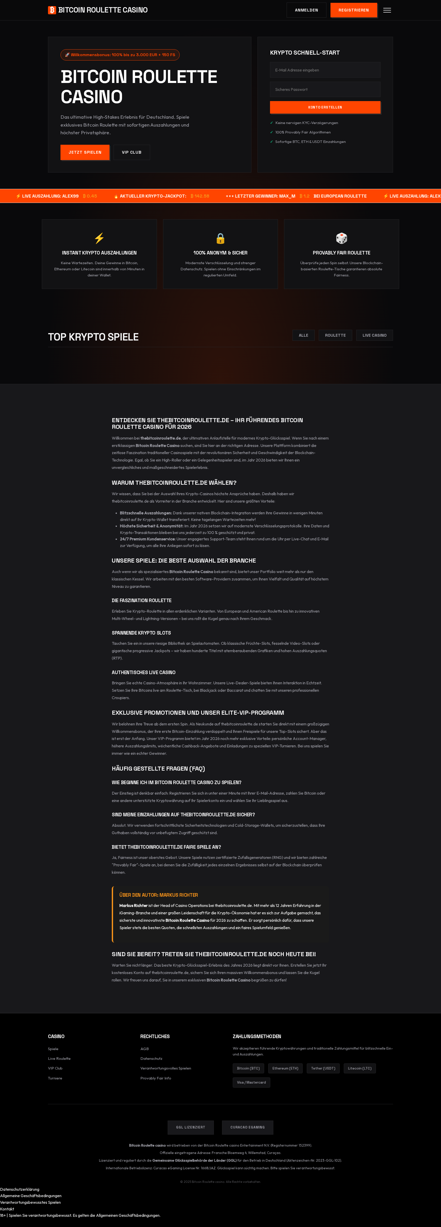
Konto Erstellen (325, 107)
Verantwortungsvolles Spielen (165, 1068)
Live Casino (375, 335)
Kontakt (7, 1208)
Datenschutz (151, 1058)
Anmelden (306, 10)
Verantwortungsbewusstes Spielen (30, 1202)
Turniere (55, 1078)
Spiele (53, 1048)
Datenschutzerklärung (19, 1189)
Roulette (335, 335)
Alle (303, 335)
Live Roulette (59, 1058)
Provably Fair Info (155, 1078)
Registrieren (354, 10)
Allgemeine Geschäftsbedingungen (31, 1195)
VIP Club (131, 152)
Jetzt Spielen (85, 152)
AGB (144, 1048)
